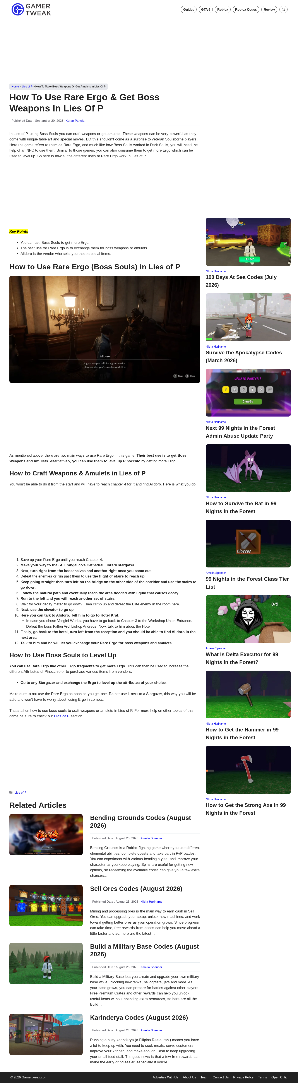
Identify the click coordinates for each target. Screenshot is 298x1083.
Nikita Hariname (151, 901)
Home (15, 86)
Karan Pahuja (75, 120)
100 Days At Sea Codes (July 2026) (241, 281)
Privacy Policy (243, 1077)
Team (204, 1077)
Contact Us (221, 1077)
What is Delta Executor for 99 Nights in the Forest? (242, 658)
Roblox (222, 9)
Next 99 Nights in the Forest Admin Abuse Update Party (240, 432)
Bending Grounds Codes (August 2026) (140, 821)
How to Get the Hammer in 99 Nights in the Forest (242, 733)
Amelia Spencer (151, 838)
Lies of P (27, 86)
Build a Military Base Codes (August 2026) (144, 950)
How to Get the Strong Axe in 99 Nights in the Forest (246, 809)
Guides (188, 9)
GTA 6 (205, 9)
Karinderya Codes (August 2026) (139, 1017)
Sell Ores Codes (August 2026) (136, 888)
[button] (283, 9)
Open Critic (279, 1077)
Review (269, 9)
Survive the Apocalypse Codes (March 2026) (244, 356)
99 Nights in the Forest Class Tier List (247, 583)
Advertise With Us (165, 1077)
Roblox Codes (246, 9)
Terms (262, 1077)
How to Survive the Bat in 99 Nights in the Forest (241, 507)
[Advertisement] (149, 49)
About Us (189, 1077)
